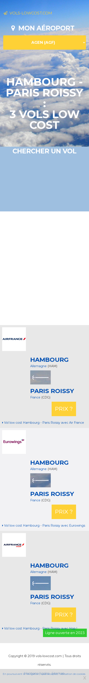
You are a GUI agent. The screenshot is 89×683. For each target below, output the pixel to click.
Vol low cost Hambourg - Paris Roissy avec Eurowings (44, 525)
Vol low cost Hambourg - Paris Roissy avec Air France (43, 423)
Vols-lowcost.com (29, 13)
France (35, 397)
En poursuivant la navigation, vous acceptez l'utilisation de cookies (44, 673)
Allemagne (38, 366)
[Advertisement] (44, 267)
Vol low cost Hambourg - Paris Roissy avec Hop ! (40, 628)
